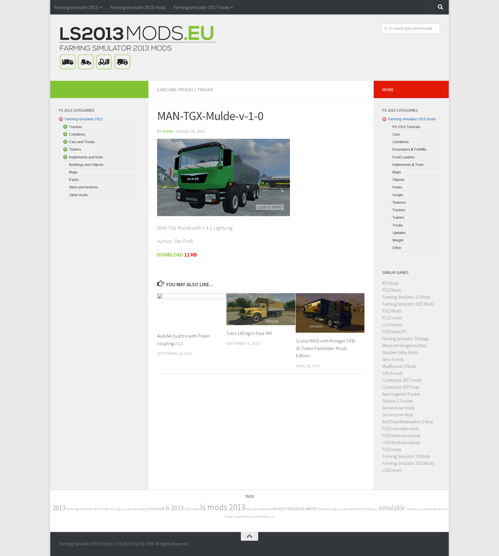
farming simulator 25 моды (405, 338)
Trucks (205, 89)
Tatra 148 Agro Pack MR (249, 333)
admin (167, 131)
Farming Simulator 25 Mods (406, 456)
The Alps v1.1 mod (417, 509)
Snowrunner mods (398, 408)
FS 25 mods (392, 318)
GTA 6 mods (392, 373)
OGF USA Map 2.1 (367, 509)
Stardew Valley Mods (400, 352)
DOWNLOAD (170, 254)
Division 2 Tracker (397, 401)
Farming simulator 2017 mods (201, 7)
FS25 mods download (401, 435)
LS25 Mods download (401, 442)
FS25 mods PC (394, 331)
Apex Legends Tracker (401, 394)
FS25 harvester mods (400, 428)
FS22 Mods (391, 290)
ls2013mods (192, 509)
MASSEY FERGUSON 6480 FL (295, 508)
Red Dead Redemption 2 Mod (407, 421)
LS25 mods (391, 470)
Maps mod (265, 509)
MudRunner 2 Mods (399, 366)
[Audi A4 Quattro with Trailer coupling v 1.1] (191, 310)
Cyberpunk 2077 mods (401, 380)
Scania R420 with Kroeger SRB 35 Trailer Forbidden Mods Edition (325, 348)
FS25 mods (391, 449)
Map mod (252, 509)
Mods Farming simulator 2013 (336, 509)
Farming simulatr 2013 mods (128, 509)
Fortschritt (156, 508)
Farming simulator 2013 (76, 7)
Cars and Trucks (175, 89)
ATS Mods (390, 283)
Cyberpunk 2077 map (400, 387)
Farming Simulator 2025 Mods (408, 463)
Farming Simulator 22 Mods (406, 297)
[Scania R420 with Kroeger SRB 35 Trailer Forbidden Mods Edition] (330, 313)
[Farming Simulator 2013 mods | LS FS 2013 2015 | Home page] (137, 47)
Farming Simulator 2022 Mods (408, 304)
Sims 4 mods (393, 359)
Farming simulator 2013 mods (87, 509)
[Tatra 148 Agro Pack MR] (260, 309)
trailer (433, 509)
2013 (59, 507)
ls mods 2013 (222, 507)
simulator (392, 507)
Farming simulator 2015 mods (137, 7)
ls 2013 (174, 507)
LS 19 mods (392, 324)
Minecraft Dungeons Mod (404, 345)
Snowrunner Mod (397, 415)
